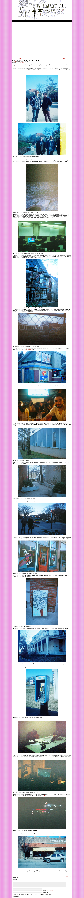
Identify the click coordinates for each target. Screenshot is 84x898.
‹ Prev (19, 58)
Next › (64, 58)
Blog (18, 62)
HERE (45, 795)
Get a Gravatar (50, 890)
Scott (15, 61)
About (17, 21)
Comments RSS (68, 876)
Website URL (45, 892)
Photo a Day (22, 62)
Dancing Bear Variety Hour (25, 21)
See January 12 (29, 349)
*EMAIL (48, 890)
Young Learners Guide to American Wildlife (42, 10)
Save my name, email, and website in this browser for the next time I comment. (33, 894)
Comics (13, 21)
